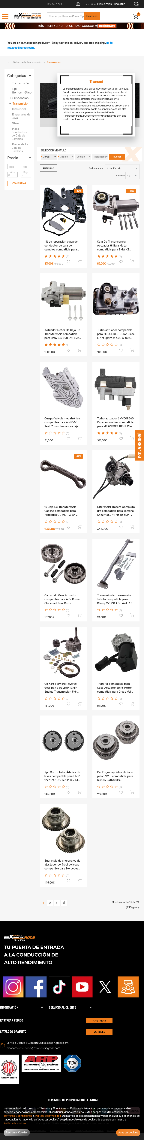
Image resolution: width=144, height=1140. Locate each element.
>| (64, 903)
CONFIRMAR (19, 183)
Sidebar (49, 168)
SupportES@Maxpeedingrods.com (48, 1043)
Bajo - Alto (12, 167)
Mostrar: (120, 175)
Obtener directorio (99, 1032)
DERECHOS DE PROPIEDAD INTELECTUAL (73, 1100)
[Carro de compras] (80, 261)
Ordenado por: (96, 168)
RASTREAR (99, 1020)
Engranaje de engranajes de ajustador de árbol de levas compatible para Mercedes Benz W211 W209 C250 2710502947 (62, 868)
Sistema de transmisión (27, 62)
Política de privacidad (48, 1115)
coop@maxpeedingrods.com (42, 1048)
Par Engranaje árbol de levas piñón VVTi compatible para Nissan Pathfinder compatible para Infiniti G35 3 (115, 780)
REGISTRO (119, 4)
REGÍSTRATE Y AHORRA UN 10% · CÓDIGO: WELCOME (72, 26)
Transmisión (53, 62)
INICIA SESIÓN (104, 4)
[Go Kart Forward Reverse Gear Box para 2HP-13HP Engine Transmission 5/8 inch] (63, 652)
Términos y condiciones (18, 1115)
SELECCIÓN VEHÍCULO (53, 150)
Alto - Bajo (26, 167)
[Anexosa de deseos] (68, 262)
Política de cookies (15, 1123)
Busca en (92, 16)
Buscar (117, 156)
